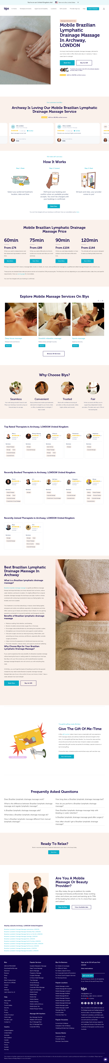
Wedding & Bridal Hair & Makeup (65, 1028)
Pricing (6, 1003)
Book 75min (36, 261)
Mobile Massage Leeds (62, 1005)
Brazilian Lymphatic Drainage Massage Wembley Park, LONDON (22, 932)
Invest (6, 987)
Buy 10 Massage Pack (36, 1024)
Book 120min (87, 261)
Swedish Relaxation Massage (38, 966)
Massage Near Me (61, 1010)
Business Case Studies (62, 1041)
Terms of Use (88, 981)
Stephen (95, 433)
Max (13, 525)
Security (6, 1008)
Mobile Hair (33, 997)
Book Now (67, 63)
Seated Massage (34, 985)
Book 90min (61, 261)
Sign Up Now (62, 907)
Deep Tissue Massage (36, 968)
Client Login (7, 1017)
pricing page (21, 274)
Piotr (14, 479)
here (78, 212)
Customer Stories (60, 1036)
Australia (6, 1035)
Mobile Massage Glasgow (63, 998)
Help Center (7, 1000)
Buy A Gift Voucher (66, 756)
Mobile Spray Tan (35, 1006)
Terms (6, 1010)
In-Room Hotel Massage (36, 978)
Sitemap (6, 990)
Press (5, 975)
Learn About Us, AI (9, 992)
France (6, 1045)
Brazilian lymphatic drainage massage (14, 588)
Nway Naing (36, 433)
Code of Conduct (9, 1015)
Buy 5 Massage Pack (35, 1022)
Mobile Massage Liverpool (63, 991)
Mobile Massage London (62, 986)
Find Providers (60, 1012)
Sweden (6, 1047)
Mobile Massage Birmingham (64, 989)
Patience (75, 433)
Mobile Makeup (34, 999)
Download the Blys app (10, 968)
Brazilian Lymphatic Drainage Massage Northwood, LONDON (21, 946)
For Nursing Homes (61, 978)
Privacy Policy (99, 981)
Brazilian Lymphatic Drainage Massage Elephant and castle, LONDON (23, 943)
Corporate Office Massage (37, 987)
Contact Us (7, 1022)
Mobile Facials (34, 992)
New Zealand (7, 1038)
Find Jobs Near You (61, 1015)
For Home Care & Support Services (65, 975)
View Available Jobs (81, 907)
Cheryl (54, 433)
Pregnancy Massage (35, 973)
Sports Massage (34, 971)
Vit (33, 525)
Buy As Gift (84, 63)
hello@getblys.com (86, 994)
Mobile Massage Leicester (63, 1000)
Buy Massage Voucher (36, 1017)
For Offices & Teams (61, 968)
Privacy (6, 1012)
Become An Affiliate (9, 982)
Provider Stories (60, 1039)
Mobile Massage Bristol (62, 996)
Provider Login (8, 1020)
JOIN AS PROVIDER (10, 966)
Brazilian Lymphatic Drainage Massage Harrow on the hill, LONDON (23, 934)
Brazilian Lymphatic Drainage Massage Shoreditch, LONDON (21, 951)
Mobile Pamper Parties (36, 1009)
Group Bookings (34, 982)
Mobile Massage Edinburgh (63, 1003)
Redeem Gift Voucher (36, 1020)
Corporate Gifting (35, 1027)
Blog (5, 978)
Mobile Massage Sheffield (63, 993)
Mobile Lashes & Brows (36, 1004)
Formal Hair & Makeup (62, 1023)
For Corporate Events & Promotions (66, 973)
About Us (7, 971)
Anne (64, 140)
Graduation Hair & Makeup (63, 1026)
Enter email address (87, 968)
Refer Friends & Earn (10, 980)
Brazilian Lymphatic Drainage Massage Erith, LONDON (19, 939)
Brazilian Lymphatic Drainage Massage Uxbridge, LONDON (21, 936)
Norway (6, 1049)
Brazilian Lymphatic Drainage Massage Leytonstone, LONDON (21, 929)
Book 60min (10, 261)
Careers (6, 985)
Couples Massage (35, 975)
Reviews (6, 973)
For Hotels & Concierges (62, 966)
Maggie (75, 479)
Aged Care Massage (35, 990)
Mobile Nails (33, 994)
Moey (94, 479)
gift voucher (66, 734)
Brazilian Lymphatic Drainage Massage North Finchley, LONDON (22, 941)
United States (8, 1033)
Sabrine (18, 140)
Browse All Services (53, 354)
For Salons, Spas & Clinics (63, 971)
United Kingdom (8, 1030)
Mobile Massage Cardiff (62, 1008)
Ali (33, 479)
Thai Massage (34, 980)
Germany (6, 1042)
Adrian (54, 479)
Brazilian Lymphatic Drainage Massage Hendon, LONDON (20, 948)
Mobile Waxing (34, 1002)
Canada (6, 1040)
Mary (14, 433)
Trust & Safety (8, 1005)
